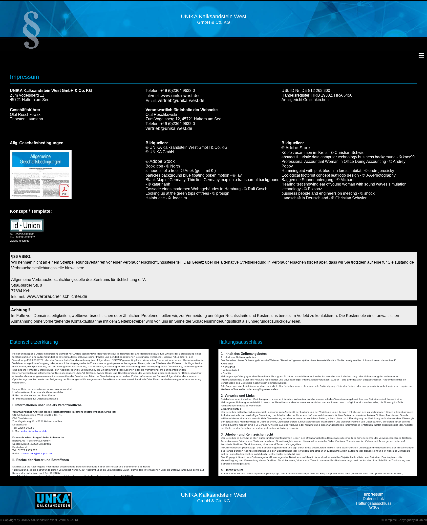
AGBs (373, 508)
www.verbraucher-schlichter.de (57, 296)
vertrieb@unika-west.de (181, 100)
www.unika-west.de (180, 95)
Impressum (373, 494)
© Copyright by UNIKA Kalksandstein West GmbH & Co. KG (39, 520)
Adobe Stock (162, 161)
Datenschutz (374, 499)
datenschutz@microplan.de (36, 453)
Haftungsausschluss (373, 503)
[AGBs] (41, 174)
